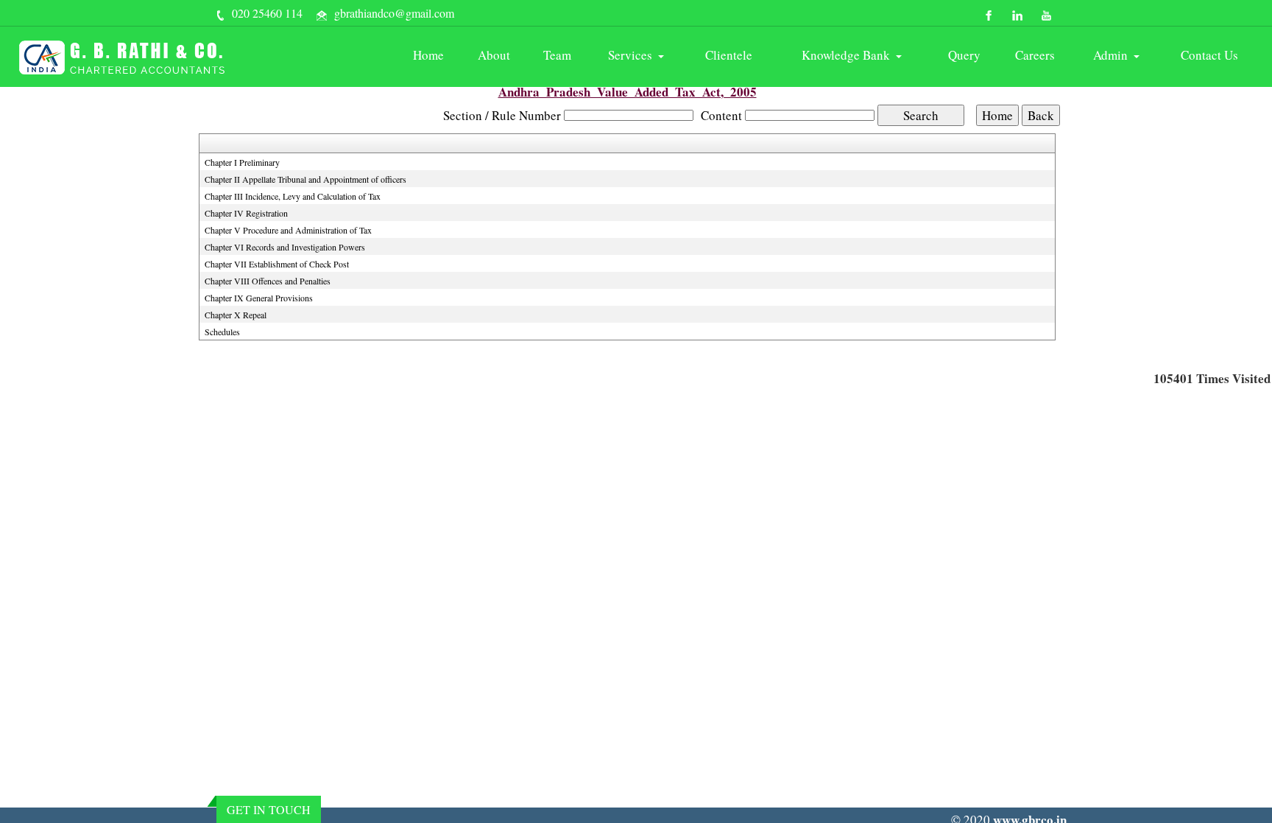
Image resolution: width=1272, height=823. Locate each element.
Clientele (728, 54)
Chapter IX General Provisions (259, 298)
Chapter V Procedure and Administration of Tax (288, 230)
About (494, 54)
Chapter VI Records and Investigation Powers (285, 247)
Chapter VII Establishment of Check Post (277, 264)
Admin (1112, 54)
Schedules (222, 331)
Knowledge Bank (848, 54)
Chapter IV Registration (246, 213)
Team (557, 54)
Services (632, 54)
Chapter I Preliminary (242, 162)
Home (428, 54)
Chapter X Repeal (235, 315)
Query (964, 54)
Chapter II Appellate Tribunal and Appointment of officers (305, 179)
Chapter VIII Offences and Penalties (268, 281)
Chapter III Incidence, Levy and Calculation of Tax (293, 196)
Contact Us (1209, 54)
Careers (1035, 54)
